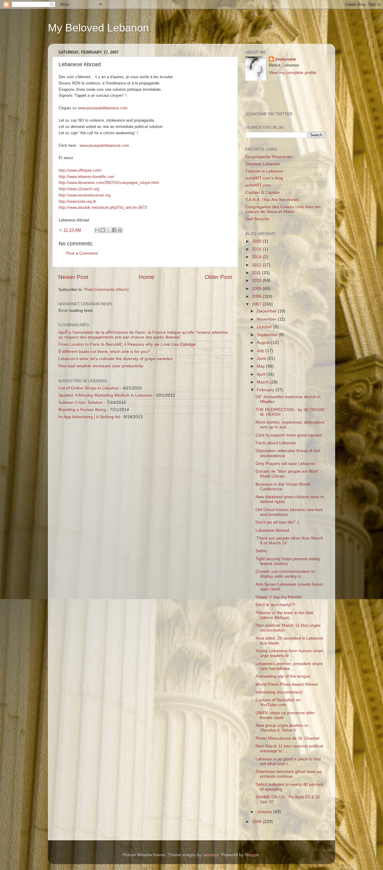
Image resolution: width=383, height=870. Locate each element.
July (261, 350)
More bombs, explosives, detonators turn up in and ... (290, 424)
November (267, 319)
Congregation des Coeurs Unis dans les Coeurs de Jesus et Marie (283, 209)
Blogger (252, 855)
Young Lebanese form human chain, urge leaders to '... (290, 653)
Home (146, 277)
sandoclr (211, 855)
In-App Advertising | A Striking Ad (89, 417)
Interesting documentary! (279, 692)
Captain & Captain (262, 192)
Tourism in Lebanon (264, 171)
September (268, 335)
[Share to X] (109, 230)
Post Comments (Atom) (106, 289)
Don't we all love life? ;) (277, 522)
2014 (257, 257)
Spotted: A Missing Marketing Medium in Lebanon (105, 395)
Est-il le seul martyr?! (275, 604)
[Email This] (97, 230)
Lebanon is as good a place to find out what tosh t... (288, 761)
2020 (257, 241)
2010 (257, 280)
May (261, 366)
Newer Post (73, 277)
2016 (257, 249)
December (267, 311)
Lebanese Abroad (272, 530)
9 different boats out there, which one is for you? (104, 351)
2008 (257, 296)
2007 (257, 304)
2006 (257, 821)
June (262, 358)
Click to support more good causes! (289, 435)
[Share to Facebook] (114, 230)
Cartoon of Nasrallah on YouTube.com (278, 702)
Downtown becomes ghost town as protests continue (288, 774)
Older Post (218, 277)
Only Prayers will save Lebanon (285, 463)
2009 (257, 288)
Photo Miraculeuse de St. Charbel (287, 738)
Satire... (263, 551)
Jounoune (285, 59)
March (263, 382)
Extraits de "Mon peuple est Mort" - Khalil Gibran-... (289, 473)
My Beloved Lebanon (98, 28)
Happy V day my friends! (279, 597)
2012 (257, 265)
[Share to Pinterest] (120, 230)
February (266, 390)
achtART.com (258, 185)
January (265, 811)
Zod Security (257, 219)
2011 (257, 273)
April (261, 374)
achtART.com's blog (264, 178)
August (264, 342)
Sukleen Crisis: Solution (80, 402)
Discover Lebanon (262, 164)
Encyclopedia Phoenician (269, 157)
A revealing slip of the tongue (283, 676)
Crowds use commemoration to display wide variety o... (285, 574)
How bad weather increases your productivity (100, 366)
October (265, 327)
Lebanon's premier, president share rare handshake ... (289, 666)
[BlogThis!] (103, 230)
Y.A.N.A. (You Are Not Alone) (272, 199)
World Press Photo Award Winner (287, 684)
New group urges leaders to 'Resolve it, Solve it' (282, 727)
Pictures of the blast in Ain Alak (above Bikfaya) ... (284, 615)
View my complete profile (292, 72)
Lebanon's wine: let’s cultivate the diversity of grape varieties (115, 359)
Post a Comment (82, 253)
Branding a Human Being (82, 409)
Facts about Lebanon (276, 443)
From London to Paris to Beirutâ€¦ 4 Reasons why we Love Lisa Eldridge (127, 344)
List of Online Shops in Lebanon (88, 388)
